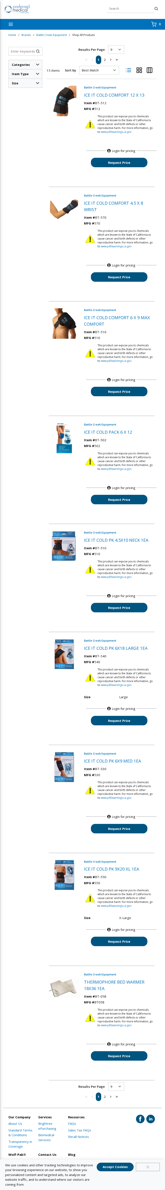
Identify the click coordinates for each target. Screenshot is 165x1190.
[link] (86, 59)
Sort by (70, 70)
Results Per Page (91, 49)
